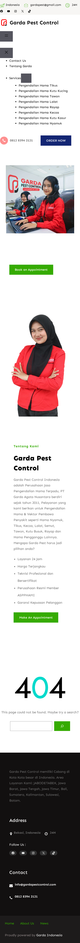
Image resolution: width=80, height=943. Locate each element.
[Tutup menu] (6, 53)
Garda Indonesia (49, 935)
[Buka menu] (6, 36)
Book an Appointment (31, 269)
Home (9, 923)
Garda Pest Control (34, 22)
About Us (27, 923)
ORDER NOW (56, 140)
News (44, 923)
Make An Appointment (36, 617)
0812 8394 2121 (26, 896)
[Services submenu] (26, 78)
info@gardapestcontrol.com (35, 884)
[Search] (62, 726)
